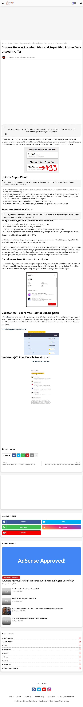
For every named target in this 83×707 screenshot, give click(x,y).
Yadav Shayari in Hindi (42, 668)
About (18, 697)
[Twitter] (18, 455)
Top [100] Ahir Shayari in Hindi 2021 (24, 599)
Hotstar (9, 43)
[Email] (32, 455)
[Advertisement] (41, 23)
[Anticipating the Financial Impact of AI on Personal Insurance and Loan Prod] (6, 611)
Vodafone (7, 317)
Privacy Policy (39, 697)
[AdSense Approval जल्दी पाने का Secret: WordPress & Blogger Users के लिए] (41, 561)
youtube (23, 533)
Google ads (42, 649)
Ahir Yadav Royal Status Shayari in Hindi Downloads (29, 618)
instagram (63, 527)
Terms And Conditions (66, 697)
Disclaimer (51, 697)
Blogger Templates (30, 701)
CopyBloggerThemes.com (59, 701)
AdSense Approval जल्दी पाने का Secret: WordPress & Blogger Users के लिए (38, 580)
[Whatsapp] (23, 455)
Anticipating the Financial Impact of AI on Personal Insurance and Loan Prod (37, 608)
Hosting (42, 653)
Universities (42, 664)
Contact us (27, 697)
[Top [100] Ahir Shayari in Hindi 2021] (6, 601)
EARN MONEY (42, 642)
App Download (42, 638)
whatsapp (23, 527)
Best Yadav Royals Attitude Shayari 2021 (25, 589)
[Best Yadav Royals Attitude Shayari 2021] (6, 591)
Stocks (42, 661)
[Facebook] (14, 455)
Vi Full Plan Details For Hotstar (14, 329)
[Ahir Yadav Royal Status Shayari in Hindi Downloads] (6, 621)
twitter (63, 522)
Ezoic (42, 646)
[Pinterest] (27, 455)
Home (4, 43)
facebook (23, 522)
